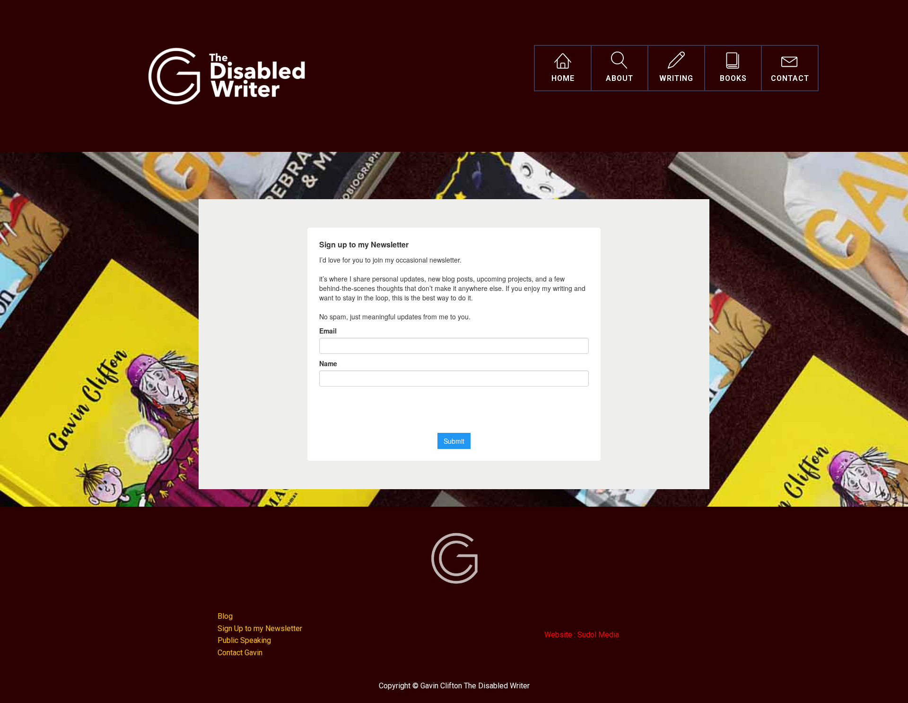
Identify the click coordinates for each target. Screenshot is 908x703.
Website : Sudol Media (581, 634)
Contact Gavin (240, 652)
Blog (225, 616)
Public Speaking (244, 640)
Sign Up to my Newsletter (260, 628)
